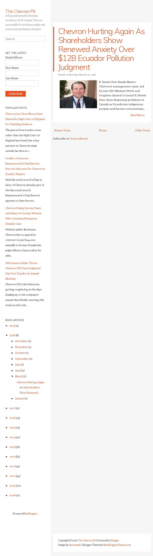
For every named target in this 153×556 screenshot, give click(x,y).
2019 (13, 325)
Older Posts (142, 130)
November (22, 347)
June (18, 364)
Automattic (75, 544)
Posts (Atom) (79, 138)
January (20, 398)
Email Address (14, 57)
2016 (13, 417)
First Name (12, 67)
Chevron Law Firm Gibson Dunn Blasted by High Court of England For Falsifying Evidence (25, 119)
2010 (13, 476)
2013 (12, 447)
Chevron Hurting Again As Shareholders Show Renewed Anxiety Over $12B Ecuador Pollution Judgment (101, 49)
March (19, 376)
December (21, 341)
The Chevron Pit (20, 11)
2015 (12, 427)
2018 (13, 335)
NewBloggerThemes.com (117, 544)
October (20, 352)
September (22, 358)
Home (103, 130)
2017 (12, 408)
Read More (138, 115)
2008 (13, 495)
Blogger (32, 513)
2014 (12, 437)
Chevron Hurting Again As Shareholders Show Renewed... (30, 387)
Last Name (11, 78)
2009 (13, 485)
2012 (12, 456)
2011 (12, 466)
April (18, 370)
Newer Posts (62, 130)
